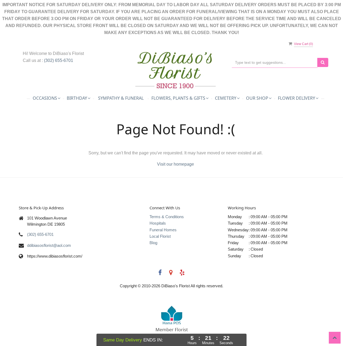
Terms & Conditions (167, 216)
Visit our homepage (175, 164)
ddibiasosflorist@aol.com (49, 245)
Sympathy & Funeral (121, 98)
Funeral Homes (163, 230)
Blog (153, 242)
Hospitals (158, 223)
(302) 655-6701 (58, 60)
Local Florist (160, 236)
